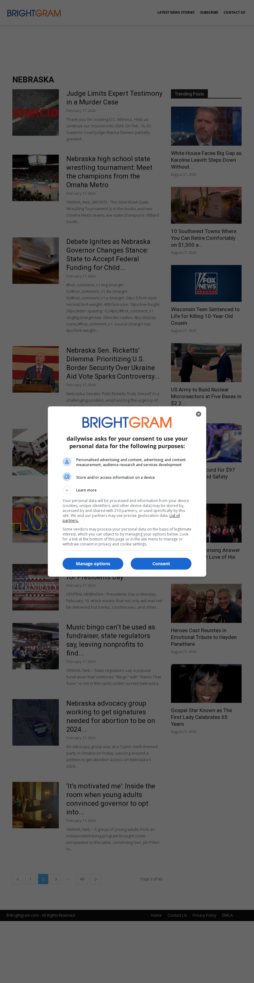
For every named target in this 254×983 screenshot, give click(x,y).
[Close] (198, 414)
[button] (127, 490)
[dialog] (127, 491)
